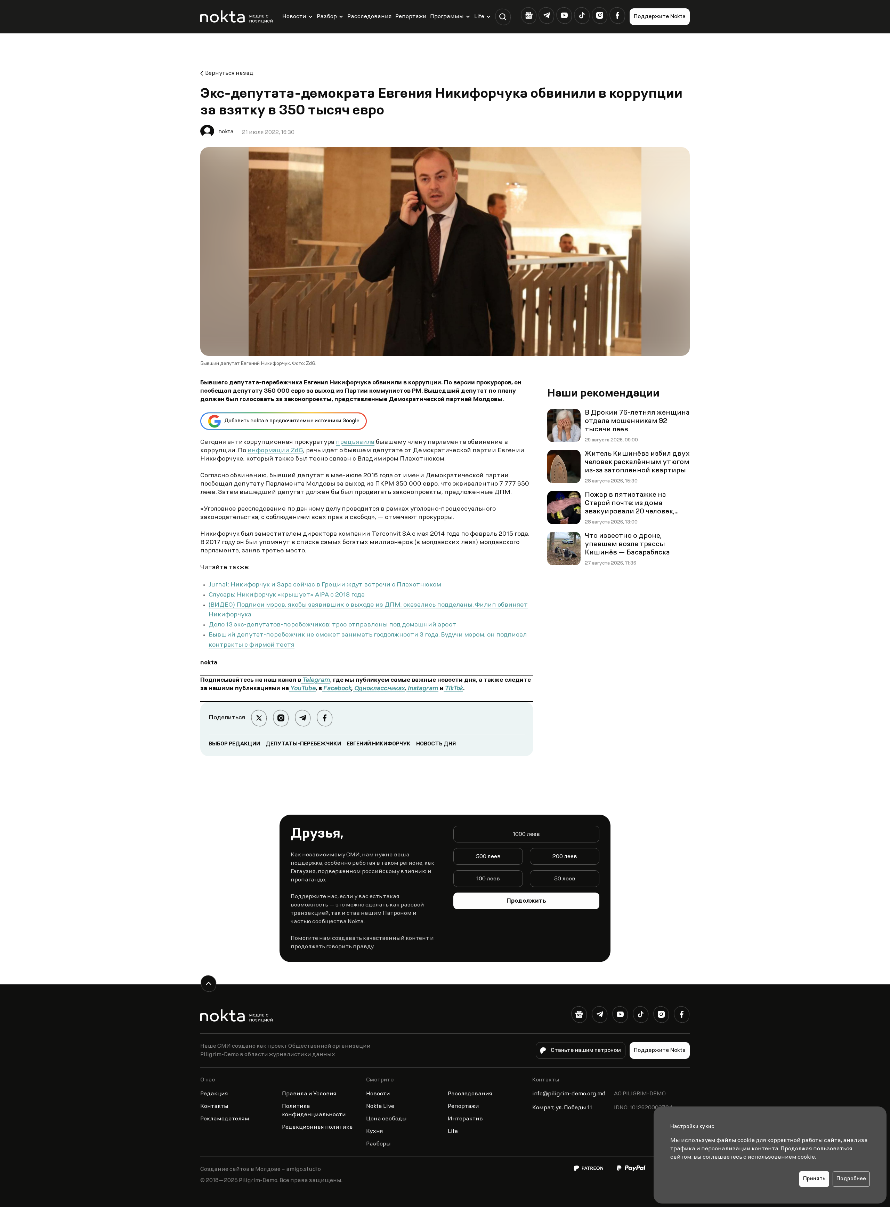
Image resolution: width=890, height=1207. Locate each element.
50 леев (564, 879)
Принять (814, 1179)
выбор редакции (234, 744)
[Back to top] (208, 983)
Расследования (369, 16)
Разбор (327, 16)
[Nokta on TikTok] (582, 15)
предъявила (355, 442)
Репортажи (411, 16)
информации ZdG (275, 451)
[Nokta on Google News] (528, 15)
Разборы (378, 1144)
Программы (447, 16)
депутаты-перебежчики (303, 744)
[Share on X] (259, 718)
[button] (503, 17)
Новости (294, 16)
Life (479, 16)
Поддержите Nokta (660, 16)
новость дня (436, 744)
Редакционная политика (317, 1127)
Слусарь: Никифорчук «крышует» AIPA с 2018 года (287, 595)
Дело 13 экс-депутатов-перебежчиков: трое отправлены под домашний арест (332, 625)
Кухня (374, 1131)
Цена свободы (386, 1119)
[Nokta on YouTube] (564, 15)
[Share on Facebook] (324, 718)
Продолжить (526, 901)
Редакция (214, 1094)
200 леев (564, 857)
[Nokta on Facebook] (617, 15)
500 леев (488, 857)
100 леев (488, 879)
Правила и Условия (309, 1094)
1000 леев (526, 834)
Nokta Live (380, 1106)
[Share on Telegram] (302, 718)
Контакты (214, 1106)
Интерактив (465, 1119)
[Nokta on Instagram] (599, 15)
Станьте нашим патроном (586, 1050)
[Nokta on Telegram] (546, 15)
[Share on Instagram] (281, 718)
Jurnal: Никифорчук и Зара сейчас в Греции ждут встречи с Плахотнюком (325, 585)
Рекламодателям (224, 1119)
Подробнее (851, 1179)
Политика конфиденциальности (314, 1111)
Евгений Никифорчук (379, 744)
